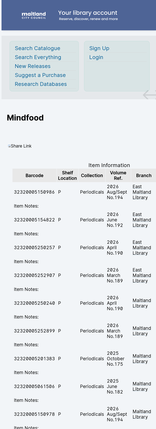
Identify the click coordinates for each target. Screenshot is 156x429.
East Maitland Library (142, 192)
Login (96, 57)
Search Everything (38, 57)
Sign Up (99, 48)
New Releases (33, 66)
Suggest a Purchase (40, 75)
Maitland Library (142, 303)
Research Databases (41, 84)
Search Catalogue (37, 48)
